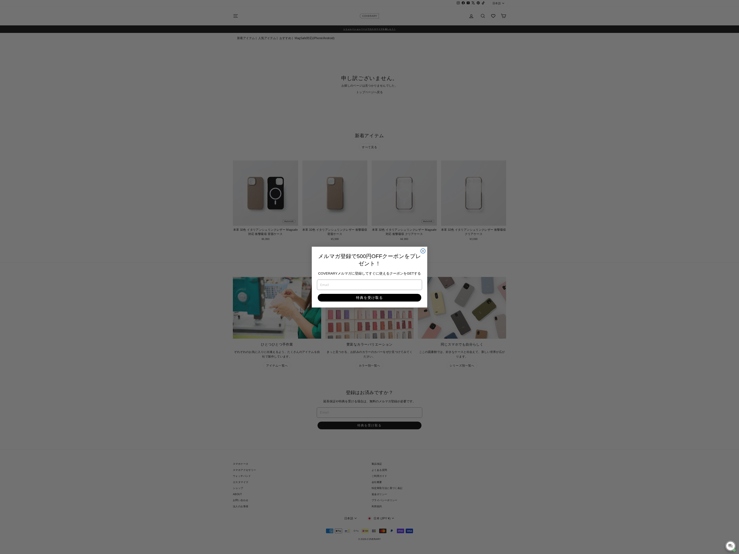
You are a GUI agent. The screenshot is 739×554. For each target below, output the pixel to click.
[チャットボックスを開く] (730, 546)
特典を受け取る (369, 298)
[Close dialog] (423, 251)
